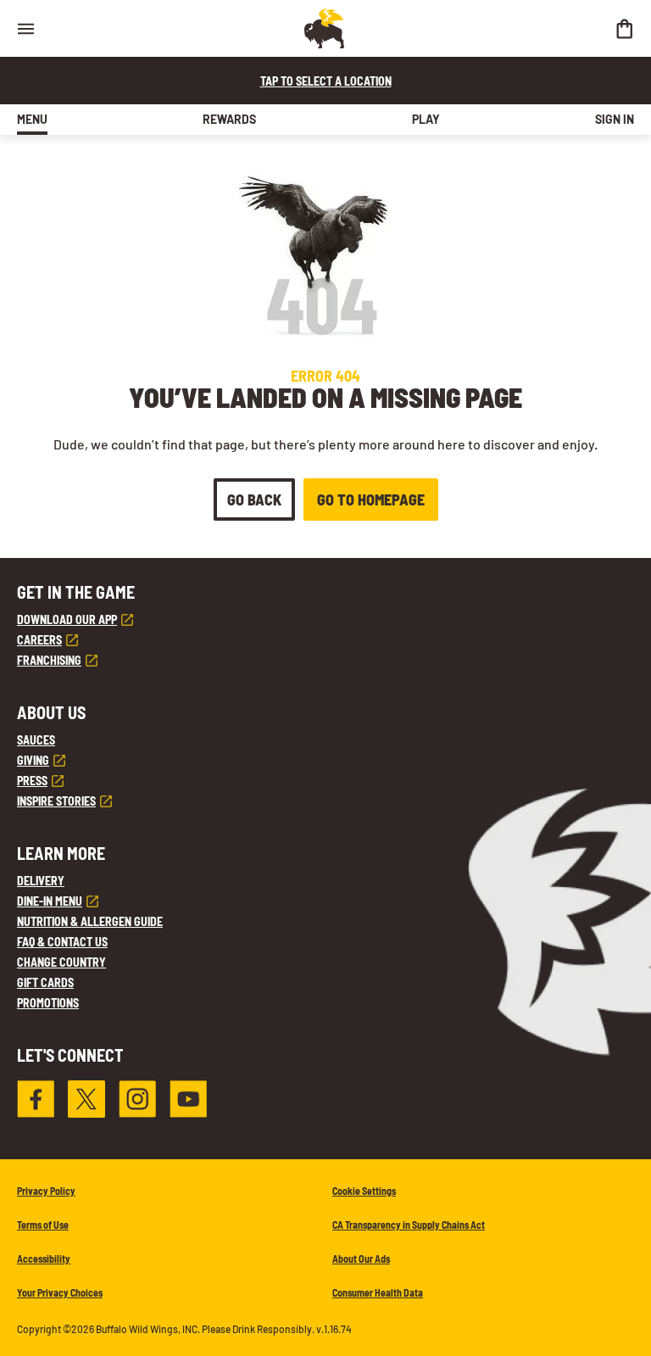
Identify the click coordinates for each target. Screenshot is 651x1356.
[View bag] (624, 28)
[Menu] (25, 28)
